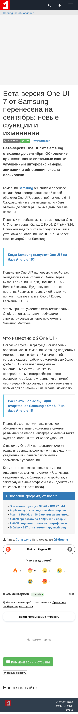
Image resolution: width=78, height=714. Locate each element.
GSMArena (61, 539)
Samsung (26, 188)
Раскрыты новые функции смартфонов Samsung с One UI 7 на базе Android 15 (36, 406)
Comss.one (23, 539)
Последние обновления (18, 13)
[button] (15, 672)
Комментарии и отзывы (30, 661)
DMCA (69, 710)
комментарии (41, 140)
